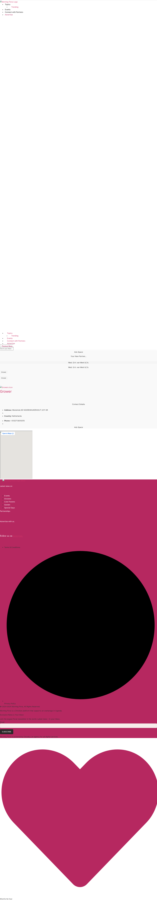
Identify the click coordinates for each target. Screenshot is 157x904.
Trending (14, 7)
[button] (78, 174)
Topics (7, 4)
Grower (6, 391)
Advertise (9, 15)
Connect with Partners (14, 12)
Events (7, 9)
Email (2, 722)
